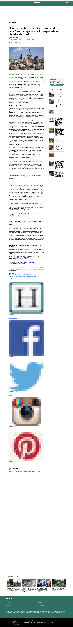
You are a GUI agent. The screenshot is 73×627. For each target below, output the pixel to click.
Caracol (54, 621)
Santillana (34, 621)
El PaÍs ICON (39, 624)
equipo (7, 601)
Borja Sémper (18, 0)
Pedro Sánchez (60, 0)
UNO (32, 622)
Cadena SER (44, 621)
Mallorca (67, 0)
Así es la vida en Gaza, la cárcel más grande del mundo (21, 274)
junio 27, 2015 (24, 258)
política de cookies (39, 602)
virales (27, 5)
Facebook (11, 360)
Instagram (11, 429)
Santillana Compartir (39, 621)
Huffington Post (26, 622)
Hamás (40, 77)
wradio (35, 622)
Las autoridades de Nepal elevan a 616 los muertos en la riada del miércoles (58, 589)
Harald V (38, 0)
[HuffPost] (9, 598)
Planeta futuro (49, 622)
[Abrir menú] (1, 2)
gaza (43, 471)
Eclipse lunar (50, 0)
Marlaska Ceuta (7, 0)
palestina (38, 471)
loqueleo (47, 624)
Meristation (52, 624)
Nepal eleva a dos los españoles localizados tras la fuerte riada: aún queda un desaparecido (59, 95)
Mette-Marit (42, 0)
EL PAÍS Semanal (46, 622)
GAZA (20, 24)
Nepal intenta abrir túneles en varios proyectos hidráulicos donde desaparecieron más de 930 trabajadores (59, 113)
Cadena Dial (42, 622)
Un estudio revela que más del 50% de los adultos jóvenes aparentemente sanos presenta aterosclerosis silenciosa (59, 156)
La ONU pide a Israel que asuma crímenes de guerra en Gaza (22, 278)
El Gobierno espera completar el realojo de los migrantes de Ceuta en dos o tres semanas (59, 141)
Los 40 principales (30, 621)
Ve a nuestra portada (13, 318)
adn (50, 621)
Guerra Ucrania (11, 24)
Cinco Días (38, 622)
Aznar (14, 0)
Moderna (29, 624)
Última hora (67, 2)
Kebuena (53, 622)
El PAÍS (25, 621)
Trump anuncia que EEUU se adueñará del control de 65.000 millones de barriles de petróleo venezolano (43, 590)
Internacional (12, 471)
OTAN (22, 24)
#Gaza (21, 262)
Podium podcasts (34, 624)
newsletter (8, 605)
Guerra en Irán (29, 0)
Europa (17, 24)
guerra (33, 471)
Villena (64, 0)
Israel (24, 24)
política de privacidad (40, 605)
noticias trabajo (44, 5)
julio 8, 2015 (27, 209)
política (20, 5)
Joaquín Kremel (55, 0)
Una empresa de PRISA (16, 621)
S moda (43, 624)
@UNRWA (13, 214)
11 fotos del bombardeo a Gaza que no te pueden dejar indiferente (23, 276)
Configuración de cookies (40, 601)
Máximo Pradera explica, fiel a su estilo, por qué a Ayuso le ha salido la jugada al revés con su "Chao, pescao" (59, 147)
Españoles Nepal (23, 0)
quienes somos (8, 602)
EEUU (15, 24)
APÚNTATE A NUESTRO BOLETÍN (57, 84)
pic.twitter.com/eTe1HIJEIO (28, 262)
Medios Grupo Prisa (16, 624)
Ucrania (71, 0)
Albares (11, 0)
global (23, 5)
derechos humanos (27, 471)
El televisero (37, 5)
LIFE (30, 5)
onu (17, 471)
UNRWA (16, 125)
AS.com (47, 621)
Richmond (25, 624)
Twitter (10, 395)
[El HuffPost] (37, 3)
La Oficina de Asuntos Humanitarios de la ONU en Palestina (20, 120)
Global (12, 22)
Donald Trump (34, 0)
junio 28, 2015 (24, 263)
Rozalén (46, 0)
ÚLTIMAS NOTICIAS (51, 5)
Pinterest (10, 464)
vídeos (33, 5)
